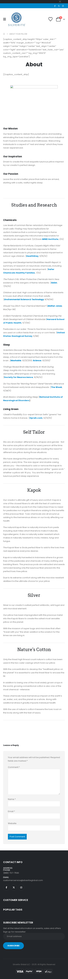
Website (12, 823)
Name (12, 799)
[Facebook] (55, 6)
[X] (59, 6)
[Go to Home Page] (4, 34)
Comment (14, 767)
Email (11, 811)
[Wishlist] (50, 19)
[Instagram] (63, 6)
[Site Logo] (17, 19)
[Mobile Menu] (5, 19)
